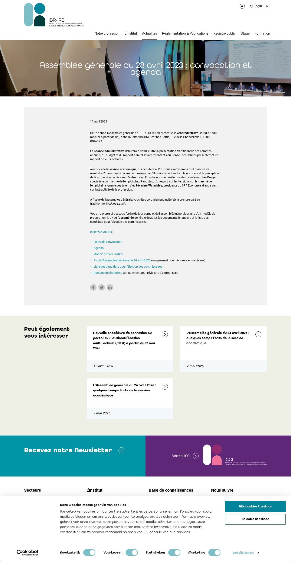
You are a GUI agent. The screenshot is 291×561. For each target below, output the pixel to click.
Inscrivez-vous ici (101, 231)
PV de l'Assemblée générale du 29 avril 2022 (122, 260)
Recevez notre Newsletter (68, 450)
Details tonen (243, 553)
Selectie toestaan (255, 519)
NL (268, 6)
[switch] (132, 552)
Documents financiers (108, 272)
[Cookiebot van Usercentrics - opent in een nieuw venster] (27, 552)
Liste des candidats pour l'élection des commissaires (128, 266)
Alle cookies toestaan (255, 506)
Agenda (99, 248)
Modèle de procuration (108, 254)
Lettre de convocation (108, 241)
